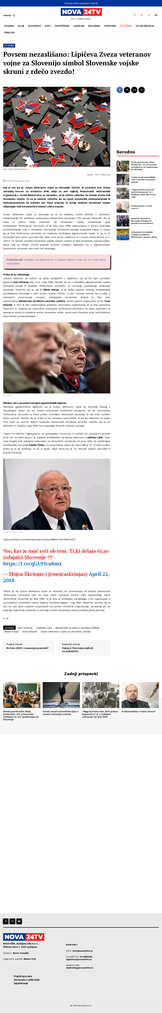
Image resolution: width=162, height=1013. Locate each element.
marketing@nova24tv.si (79, 967)
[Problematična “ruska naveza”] (123, 207)
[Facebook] (134, 15)
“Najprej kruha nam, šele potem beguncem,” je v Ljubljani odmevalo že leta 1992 (143, 193)
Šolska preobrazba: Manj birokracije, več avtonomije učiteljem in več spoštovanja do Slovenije (144, 166)
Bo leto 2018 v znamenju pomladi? (27, 648)
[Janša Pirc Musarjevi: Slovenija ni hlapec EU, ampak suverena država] (123, 220)
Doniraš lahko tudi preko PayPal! (81, 3)
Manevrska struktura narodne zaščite (78, 628)
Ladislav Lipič (44, 628)
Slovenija (9, 45)
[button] (9, 15)
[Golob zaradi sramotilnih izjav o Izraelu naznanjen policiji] (123, 179)
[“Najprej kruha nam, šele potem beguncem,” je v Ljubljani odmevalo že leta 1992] (123, 193)
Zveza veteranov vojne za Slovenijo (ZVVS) (66, 631)
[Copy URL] (141, 90)
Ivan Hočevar (25, 628)
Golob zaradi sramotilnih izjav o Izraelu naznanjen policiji (143, 179)
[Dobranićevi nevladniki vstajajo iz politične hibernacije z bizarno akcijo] (123, 234)
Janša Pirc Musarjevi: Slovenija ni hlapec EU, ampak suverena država (142, 220)
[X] (149, 15)
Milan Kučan (12, 631)
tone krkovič (29, 631)
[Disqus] (81, 777)
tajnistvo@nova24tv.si (78, 959)
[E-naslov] (134, 90)
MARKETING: (73, 965)
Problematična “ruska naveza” (141, 207)
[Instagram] (142, 15)
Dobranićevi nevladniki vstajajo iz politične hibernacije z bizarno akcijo (144, 234)
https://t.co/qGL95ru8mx (32, 563)
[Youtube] (156, 15)
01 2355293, (86, 956)
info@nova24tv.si (83, 951)
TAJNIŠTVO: (73, 956)
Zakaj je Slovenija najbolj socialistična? (77, 650)
